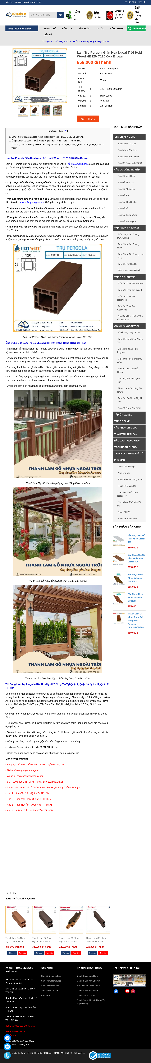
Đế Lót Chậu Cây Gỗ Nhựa (127, 370)
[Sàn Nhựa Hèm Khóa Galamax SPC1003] (119, 579)
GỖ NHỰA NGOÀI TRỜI (66, 41)
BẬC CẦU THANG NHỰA (127, 440)
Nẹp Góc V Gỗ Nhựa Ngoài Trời (127, 494)
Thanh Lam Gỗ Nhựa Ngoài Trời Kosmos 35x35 (69, 940)
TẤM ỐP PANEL (122, 421)
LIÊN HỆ (142, 2)
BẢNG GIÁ (67, 28)
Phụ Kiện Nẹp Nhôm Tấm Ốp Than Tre (130, 318)
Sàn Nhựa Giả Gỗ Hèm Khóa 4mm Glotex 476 (136, 558)
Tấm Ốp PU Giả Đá (127, 264)
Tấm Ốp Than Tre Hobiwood (126, 298)
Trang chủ (50, 28)
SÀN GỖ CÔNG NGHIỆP (127, 169)
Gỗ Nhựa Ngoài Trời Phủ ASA (129, 360)
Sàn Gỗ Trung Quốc (127, 215)
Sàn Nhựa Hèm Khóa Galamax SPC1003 (135, 577)
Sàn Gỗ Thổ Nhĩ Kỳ (127, 202)
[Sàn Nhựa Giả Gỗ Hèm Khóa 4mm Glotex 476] (119, 559)
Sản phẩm (84, 28)
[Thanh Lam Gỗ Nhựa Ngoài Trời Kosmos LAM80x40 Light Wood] (17, 919)
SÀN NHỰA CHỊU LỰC (125, 427)
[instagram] (133, 991)
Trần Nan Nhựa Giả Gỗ (129, 270)
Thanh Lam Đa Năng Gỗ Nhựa (129, 390)
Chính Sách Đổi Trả (86, 995)
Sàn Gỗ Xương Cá (127, 221)
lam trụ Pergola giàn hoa (32, 202)
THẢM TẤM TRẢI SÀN (125, 434)
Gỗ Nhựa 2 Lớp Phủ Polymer (127, 350)
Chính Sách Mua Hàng (87, 976)
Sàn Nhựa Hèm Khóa (128, 156)
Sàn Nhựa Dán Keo (127, 150)
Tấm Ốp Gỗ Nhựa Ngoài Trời (129, 400)
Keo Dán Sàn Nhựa (127, 518)
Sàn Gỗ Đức (124, 195)
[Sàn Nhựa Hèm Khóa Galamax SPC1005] (119, 599)
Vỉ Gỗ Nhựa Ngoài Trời (129, 332)
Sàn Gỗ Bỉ (123, 208)
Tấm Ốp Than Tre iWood (130, 290)
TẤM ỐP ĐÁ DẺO (123, 414)
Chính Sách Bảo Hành (87, 990)
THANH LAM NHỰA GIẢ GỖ (128, 453)
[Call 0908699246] (7, 1055)
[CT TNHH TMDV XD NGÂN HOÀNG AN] (16, 16)
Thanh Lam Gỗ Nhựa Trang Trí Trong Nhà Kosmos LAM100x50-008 (136, 620)
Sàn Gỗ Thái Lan (126, 182)
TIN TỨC (100, 28)
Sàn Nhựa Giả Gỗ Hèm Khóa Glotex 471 (136, 538)
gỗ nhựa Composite (78, 164)
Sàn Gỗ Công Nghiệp (51, 976)
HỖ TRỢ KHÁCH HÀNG (89, 968)
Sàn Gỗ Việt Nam (126, 176)
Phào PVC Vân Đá (127, 486)
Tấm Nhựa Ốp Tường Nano (128, 246)
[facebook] (116, 991)
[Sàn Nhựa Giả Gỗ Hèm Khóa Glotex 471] (119, 540)
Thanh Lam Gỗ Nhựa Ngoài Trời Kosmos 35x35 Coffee (96, 940)
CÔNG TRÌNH (116, 28)
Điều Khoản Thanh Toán (88, 985)
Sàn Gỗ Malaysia (126, 189)
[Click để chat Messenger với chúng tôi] (7, 1038)
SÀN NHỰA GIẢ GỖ (124, 137)
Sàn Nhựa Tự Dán (127, 143)
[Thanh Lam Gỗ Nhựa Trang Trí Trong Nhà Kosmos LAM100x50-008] (119, 618)
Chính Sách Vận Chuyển (88, 981)
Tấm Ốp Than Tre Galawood (126, 308)
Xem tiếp (22, 953)
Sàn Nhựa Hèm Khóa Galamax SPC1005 (135, 597)
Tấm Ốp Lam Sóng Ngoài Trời (130, 341)
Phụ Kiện (45, 995)
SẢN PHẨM (47, 968)
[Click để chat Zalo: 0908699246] (7, 1046)
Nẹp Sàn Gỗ (124, 473)
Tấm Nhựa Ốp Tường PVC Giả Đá (128, 236)
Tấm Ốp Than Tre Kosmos (131, 283)
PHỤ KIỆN (119, 460)
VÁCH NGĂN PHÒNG (125, 447)
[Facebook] (129, 986)
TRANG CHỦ (130, 2)
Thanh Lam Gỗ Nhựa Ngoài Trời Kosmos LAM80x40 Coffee (42, 940)
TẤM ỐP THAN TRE (124, 277)
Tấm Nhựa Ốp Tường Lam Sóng (130, 256)
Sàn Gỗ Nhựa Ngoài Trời (130, 408)
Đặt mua (88, 118)
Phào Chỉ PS (124, 512)
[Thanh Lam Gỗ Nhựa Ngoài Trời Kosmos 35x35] (71, 919)
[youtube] (127, 991)
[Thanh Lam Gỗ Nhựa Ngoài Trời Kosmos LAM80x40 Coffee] (44, 919)
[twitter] (121, 991)
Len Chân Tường (126, 466)
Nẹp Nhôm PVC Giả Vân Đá (129, 504)
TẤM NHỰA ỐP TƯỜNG (126, 228)
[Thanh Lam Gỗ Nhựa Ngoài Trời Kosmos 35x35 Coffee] (98, 919)
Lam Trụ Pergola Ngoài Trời (95, 41)
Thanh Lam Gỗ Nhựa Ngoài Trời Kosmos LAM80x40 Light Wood (16, 940)
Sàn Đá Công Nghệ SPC (130, 163)
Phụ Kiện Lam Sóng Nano (130, 479)
